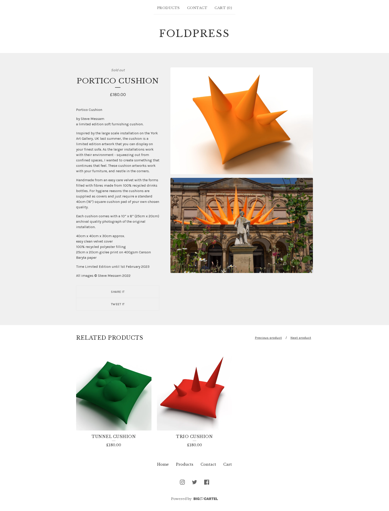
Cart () (223, 8)
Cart (227, 464)
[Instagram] (182, 482)
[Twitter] (194, 482)
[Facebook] (207, 482)
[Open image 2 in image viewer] (241, 225)
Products (168, 8)
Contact (197, 8)
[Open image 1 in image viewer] (241, 120)
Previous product (268, 338)
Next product (300, 338)
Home (163, 464)
